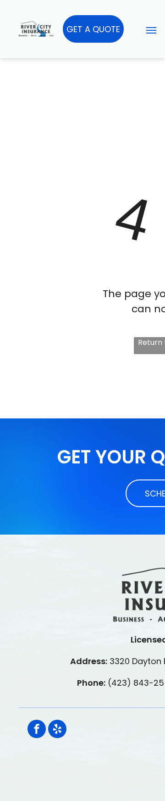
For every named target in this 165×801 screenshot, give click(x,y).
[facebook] (37, 730)
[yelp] (57, 730)
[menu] (151, 30)
